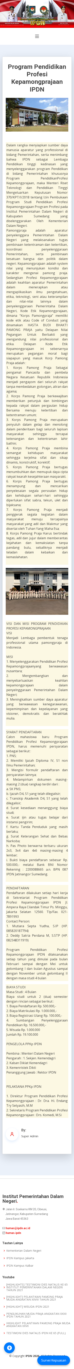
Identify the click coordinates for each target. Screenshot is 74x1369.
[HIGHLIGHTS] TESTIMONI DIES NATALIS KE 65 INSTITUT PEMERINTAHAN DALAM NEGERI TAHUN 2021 (37, 1287)
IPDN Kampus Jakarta (20, 1258)
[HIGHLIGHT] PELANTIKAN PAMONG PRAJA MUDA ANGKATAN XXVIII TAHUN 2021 (34, 1298)
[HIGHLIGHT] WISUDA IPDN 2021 (27, 1306)
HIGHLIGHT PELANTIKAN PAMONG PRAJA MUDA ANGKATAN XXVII (38, 1324)
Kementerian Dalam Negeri (23, 1250)
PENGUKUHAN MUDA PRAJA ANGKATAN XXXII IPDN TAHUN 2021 (36, 1315)
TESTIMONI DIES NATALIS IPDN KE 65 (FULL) (36, 1333)
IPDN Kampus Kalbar (19, 1265)
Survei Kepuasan (53, 1360)
